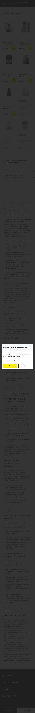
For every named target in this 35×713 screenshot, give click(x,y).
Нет (25, 366)
